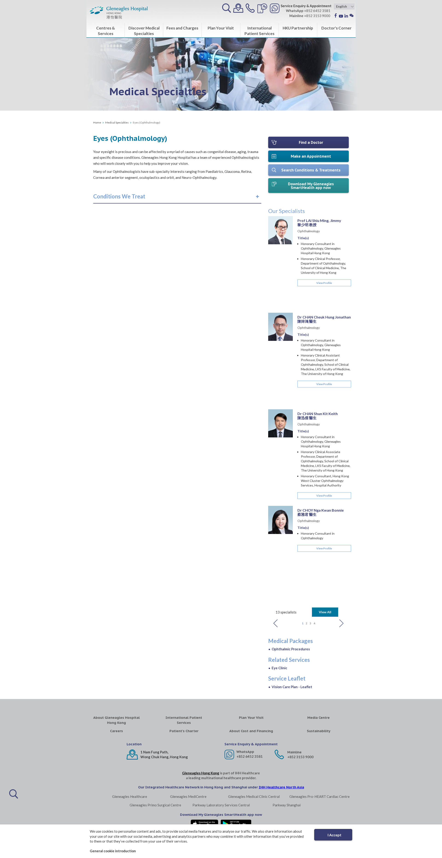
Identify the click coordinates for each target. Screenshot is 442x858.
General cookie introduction (113, 851)
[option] (308, 409)
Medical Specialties (117, 122)
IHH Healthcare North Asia (281, 787)
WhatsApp (245, 751)
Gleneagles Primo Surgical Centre (155, 805)
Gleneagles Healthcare (129, 796)
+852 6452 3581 (249, 756)
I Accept (334, 835)
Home (97, 122)
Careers (116, 731)
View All (325, 612)
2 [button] (306, 623)
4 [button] (314, 623)
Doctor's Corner (336, 28)
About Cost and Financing (251, 731)
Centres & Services (105, 31)
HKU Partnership (298, 28)
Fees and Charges (182, 28)
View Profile (324, 283)
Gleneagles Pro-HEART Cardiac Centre (319, 796)
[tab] (177, 196)
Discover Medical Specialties (144, 31)
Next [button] (341, 623)
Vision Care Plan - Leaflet (292, 687)
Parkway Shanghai (287, 805)
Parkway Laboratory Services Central (221, 805)
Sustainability (318, 731)
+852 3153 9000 (300, 757)
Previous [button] (275, 623)
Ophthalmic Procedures (291, 649)
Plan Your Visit (221, 28)
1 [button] (302, 623)
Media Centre (318, 717)
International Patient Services (259, 31)
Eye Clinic (279, 668)
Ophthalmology (308, 231)
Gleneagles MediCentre (188, 796)
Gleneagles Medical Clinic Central (254, 796)
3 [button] (310, 623)
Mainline (294, 752)
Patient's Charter (183, 731)
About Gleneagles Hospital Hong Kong (116, 720)
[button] (119, 196)
